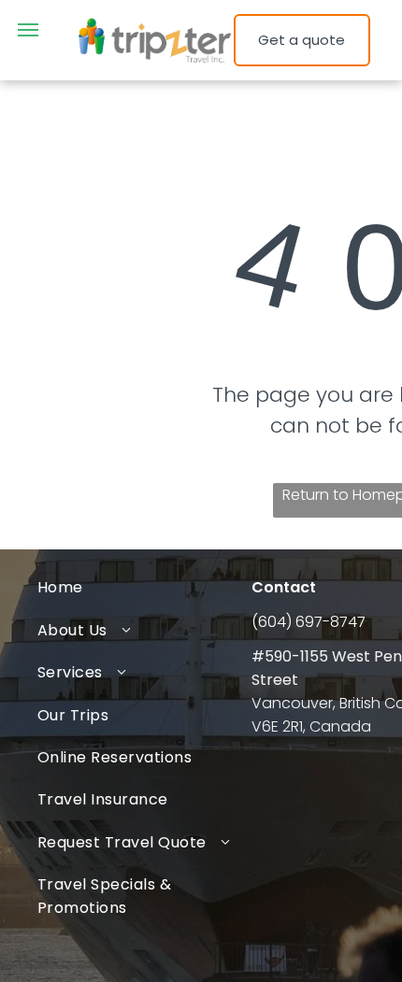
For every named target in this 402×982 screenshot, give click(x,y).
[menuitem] (144, 587)
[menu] (28, 30)
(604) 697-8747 (308, 622)
